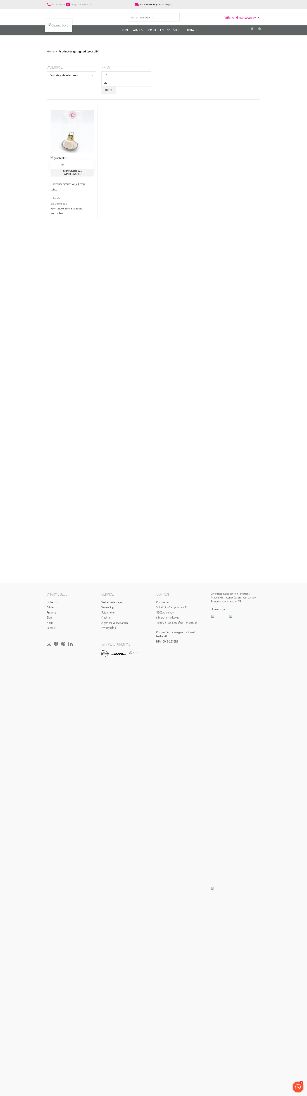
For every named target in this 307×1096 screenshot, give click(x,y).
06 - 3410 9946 (188, 622)
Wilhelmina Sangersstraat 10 (171, 607)
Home (50, 51)
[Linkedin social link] (258, 4)
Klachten (106, 617)
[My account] (237, 4)
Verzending (107, 607)
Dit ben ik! (52, 602)
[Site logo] (58, 25)
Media (50, 622)
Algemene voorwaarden (114, 622)
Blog (49, 617)
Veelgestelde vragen (112, 602)
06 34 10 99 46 (58, 4)
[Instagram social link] (249, 4)
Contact (51, 627)
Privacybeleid (108, 627)
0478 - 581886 (168, 622)
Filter (109, 90)
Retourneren (108, 612)
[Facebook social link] (244, 4)
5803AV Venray (165, 612)
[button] (72, 173)
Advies (50, 607)
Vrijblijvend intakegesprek (242, 17)
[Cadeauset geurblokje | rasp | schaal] (72, 131)
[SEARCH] (175, 17)
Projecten (52, 612)
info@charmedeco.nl (80, 4)
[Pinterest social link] (253, 4)
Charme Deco (163, 602)
